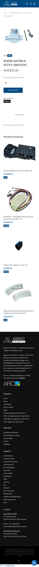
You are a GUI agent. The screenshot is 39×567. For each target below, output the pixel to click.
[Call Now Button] (34, 562)
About (6, 401)
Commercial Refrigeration (12, 497)
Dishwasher (7, 476)
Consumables (8, 473)
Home (5, 13)
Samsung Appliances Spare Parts (15, 413)
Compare (7, 101)
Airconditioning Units (11, 462)
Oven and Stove (9, 491)
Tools (5, 502)
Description (19, 114)
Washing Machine (15, 13)
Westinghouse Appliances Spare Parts (16, 419)
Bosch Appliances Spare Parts (13, 422)
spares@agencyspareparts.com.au (15, 526)
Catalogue (7, 444)
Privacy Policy (8, 438)
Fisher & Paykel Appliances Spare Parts (17, 416)
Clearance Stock (9, 459)
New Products (8, 456)
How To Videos (8, 407)
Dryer (5, 479)
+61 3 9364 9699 (13, 524)
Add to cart (13, 90)
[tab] (20, 114)
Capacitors (7, 470)
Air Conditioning (9, 467)
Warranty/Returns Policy (12, 435)
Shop (5, 410)
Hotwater (7, 488)
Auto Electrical (8, 464)
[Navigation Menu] (34, 4)
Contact (6, 441)
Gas (5, 485)
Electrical (7, 482)
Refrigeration (8, 494)
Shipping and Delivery (11, 432)
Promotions (7, 404)
